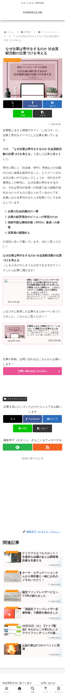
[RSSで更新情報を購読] (47, 447)
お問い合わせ (48, 683)
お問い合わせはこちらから (32, 371)
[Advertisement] (32, 493)
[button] (42, 114)
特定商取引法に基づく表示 (17, 683)
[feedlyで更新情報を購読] (17, 447)
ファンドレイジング (16, 399)
